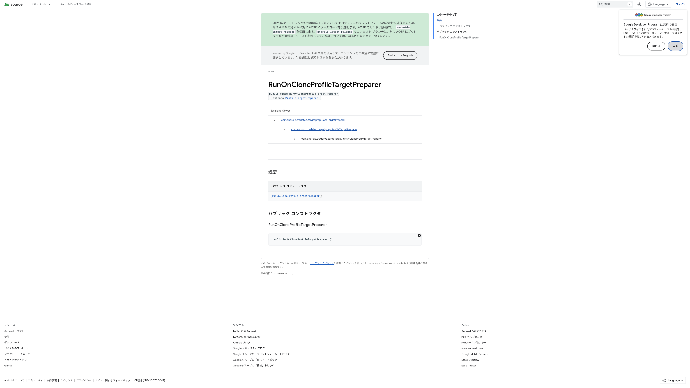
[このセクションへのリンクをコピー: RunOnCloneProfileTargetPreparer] (330, 225)
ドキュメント (39, 4)
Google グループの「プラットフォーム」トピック (261, 354)
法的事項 (52, 380)
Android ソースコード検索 (75, 4)
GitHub (8, 365)
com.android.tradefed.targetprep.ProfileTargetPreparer (324, 129)
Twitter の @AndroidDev (246, 336)
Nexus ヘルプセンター (474, 342)
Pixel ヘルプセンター (473, 336)
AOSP (271, 71)
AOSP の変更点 (358, 36)
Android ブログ (241, 342)
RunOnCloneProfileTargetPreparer (295, 196)
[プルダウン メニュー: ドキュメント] (51, 4)
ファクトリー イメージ (17, 354)
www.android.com (472, 348)
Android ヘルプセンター (475, 331)
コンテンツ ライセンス (322, 263)
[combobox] (615, 4)
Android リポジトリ (15, 331)
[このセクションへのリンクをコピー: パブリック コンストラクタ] (324, 214)
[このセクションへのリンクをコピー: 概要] (280, 173)
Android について (14, 380)
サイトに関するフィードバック (112, 380)
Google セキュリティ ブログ (249, 348)
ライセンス (66, 380)
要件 (6, 336)
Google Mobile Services (474, 354)
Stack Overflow (470, 359)
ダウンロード (11, 342)
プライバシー (83, 380)
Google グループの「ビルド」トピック (255, 359)
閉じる (656, 46)
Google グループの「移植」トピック (254, 365)
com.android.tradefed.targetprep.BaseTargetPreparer (313, 120)
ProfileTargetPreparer (301, 98)
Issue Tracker (468, 365)
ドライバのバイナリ (15, 359)
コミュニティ (35, 380)
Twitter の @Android (244, 331)
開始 (675, 46)
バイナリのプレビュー (16, 348)
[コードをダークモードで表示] (419, 235)
